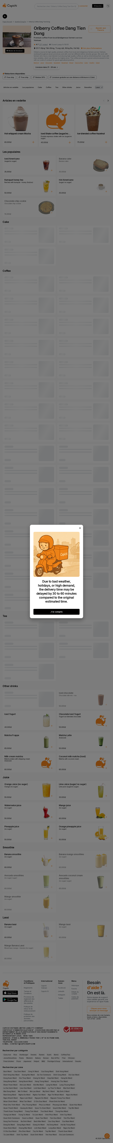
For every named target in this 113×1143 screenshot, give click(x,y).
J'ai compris (57, 612)
